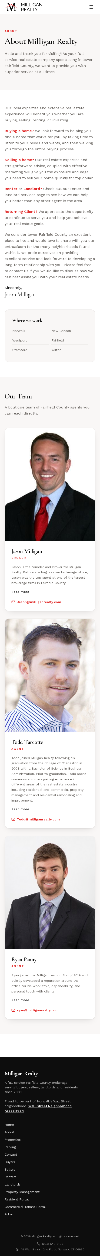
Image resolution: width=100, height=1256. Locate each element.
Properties (13, 1139)
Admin (9, 1214)
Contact (11, 1154)
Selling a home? (19, 160)
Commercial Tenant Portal (25, 1207)
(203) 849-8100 (52, 1243)
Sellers (10, 1169)
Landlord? (32, 188)
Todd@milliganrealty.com (38, 819)
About (9, 1132)
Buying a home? (19, 131)
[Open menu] (91, 7)
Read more (20, 592)
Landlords (12, 1184)
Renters (11, 1177)
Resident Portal (17, 1199)
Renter (11, 188)
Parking (10, 1147)
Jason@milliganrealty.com (39, 602)
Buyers (10, 1162)
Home (9, 1124)
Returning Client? (21, 211)
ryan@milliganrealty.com (38, 1010)
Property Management (22, 1192)
